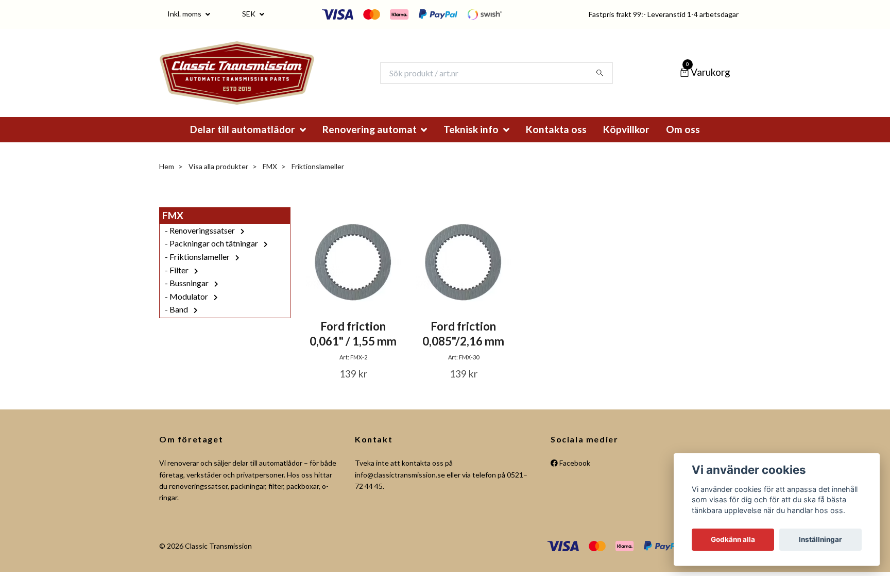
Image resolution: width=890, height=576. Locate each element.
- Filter (177, 284)
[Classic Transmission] (254, 80)
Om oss (683, 143)
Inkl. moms (185, 13)
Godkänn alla (733, 539)
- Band (177, 323)
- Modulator (187, 310)
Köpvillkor (626, 143)
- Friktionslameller (198, 270)
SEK (249, 13)
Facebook (574, 476)
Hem (166, 180)
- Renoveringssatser (200, 244)
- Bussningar (187, 297)
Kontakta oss (556, 143)
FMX (270, 180)
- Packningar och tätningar (212, 257)
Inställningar (820, 539)
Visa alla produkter (218, 180)
